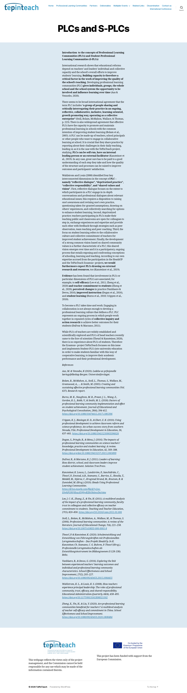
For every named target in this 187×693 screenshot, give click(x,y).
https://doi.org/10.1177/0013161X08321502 (85, 597)
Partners (93, 6)
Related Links (138, 6)
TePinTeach (41, 687)
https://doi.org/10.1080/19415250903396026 (95, 433)
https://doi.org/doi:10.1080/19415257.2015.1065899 (89, 453)
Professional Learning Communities (71, 6)
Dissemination (153, 6)
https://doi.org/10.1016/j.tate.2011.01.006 (100, 512)
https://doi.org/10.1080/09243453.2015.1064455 (87, 577)
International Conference (161, 9)
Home (51, 6)
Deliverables (105, 6)
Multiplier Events (121, 6)
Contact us (167, 6)
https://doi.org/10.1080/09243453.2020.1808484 (87, 617)
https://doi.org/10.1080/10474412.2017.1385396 (87, 414)
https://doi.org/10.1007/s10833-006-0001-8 (84, 528)
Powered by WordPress (60, 687)
